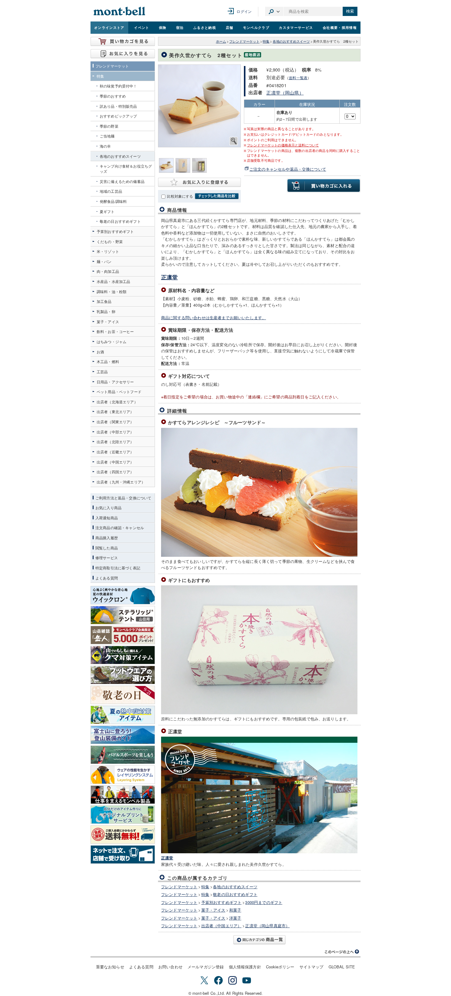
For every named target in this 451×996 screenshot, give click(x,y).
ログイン (244, 11)
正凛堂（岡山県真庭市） (267, 925)
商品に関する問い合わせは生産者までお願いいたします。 (213, 317)
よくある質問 (141, 967)
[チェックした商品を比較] (217, 196)
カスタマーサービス (296, 27)
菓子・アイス (213, 910)
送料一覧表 (298, 77)
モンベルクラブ (256, 27)
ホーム (221, 41)
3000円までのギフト (263, 902)
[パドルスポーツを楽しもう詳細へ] (123, 755)
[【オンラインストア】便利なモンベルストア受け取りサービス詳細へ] (123, 854)
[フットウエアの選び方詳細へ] (123, 675)
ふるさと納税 (204, 27)
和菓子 (235, 910)
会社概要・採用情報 (340, 27)
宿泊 (180, 27)
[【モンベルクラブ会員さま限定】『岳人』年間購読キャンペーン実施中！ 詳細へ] (123, 635)
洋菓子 (235, 918)
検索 (350, 11)
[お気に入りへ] (123, 53)
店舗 (229, 27)
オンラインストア (109, 27)
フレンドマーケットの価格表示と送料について (283, 145)
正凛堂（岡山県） (284, 92)
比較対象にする (180, 196)
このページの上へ (342, 952)
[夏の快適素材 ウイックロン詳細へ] (123, 595)
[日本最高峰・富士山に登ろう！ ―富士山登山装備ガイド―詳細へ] (123, 735)
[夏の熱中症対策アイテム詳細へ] (123, 715)
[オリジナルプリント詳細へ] (123, 814)
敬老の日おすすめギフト (235, 894)
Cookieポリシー (280, 967)
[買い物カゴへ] (123, 41)
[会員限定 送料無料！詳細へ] (123, 834)
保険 (163, 27)
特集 (266, 41)
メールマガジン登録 (205, 967)
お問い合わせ (170, 967)
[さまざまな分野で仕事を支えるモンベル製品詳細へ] (123, 794)
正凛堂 (169, 277)
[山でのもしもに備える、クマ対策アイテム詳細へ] (123, 655)
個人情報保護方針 (245, 967)
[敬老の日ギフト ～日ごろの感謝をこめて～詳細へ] (123, 695)
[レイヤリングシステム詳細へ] (123, 774)
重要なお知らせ (110, 967)
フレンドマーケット (244, 41)
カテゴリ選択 (274, 11)
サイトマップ (311, 967)
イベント (141, 27)
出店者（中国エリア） (221, 925)
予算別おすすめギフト (221, 902)
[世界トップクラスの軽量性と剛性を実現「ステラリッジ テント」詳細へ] (123, 615)
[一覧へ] (259, 939)
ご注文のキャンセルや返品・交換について (287, 169)
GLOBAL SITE (342, 967)
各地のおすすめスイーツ (291, 41)
